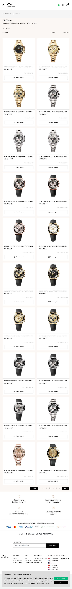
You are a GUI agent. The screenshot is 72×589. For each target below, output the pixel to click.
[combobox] (62, 33)
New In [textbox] (65, 32)
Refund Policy (38, 560)
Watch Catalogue (18, 563)
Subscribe (52, 545)
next (65, 488)
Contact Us (28, 560)
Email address (17, 542)
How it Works (29, 563)
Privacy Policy (38, 563)
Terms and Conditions (40, 558)
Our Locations (17, 560)
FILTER (7, 28)
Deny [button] (60, 582)
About (15, 558)
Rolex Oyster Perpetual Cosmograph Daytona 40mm (18, 67)
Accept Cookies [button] (61, 578)
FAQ (26, 558)
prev (34, 488)
